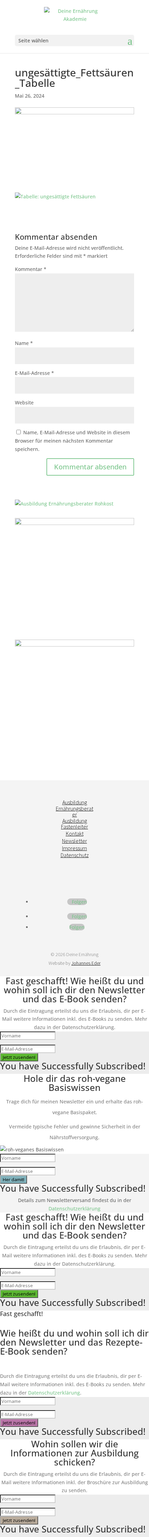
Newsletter (74, 840)
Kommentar (30, 269)
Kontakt (75, 833)
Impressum (74, 848)
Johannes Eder (85, 963)
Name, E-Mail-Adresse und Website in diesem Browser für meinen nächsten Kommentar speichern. (72, 440)
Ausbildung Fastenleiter (74, 823)
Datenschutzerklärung (74, 1208)
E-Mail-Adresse (34, 373)
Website (24, 402)
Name (24, 343)
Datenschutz (75, 855)
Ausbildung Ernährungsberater (74, 808)
